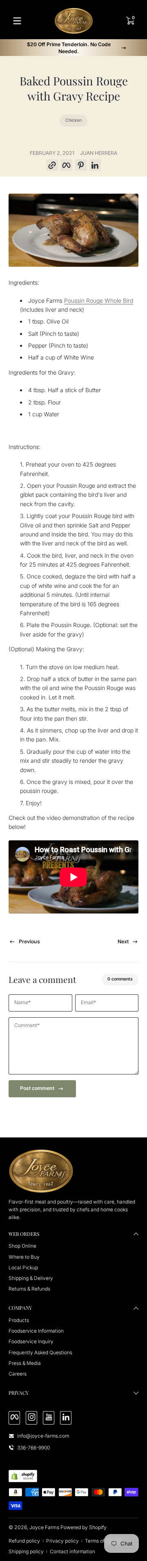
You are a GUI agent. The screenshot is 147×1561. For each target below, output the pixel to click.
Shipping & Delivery (31, 1278)
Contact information (72, 1551)
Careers (18, 1374)
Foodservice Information (36, 1331)
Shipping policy (26, 1551)
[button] (52, 165)
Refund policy (24, 1541)
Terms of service (103, 1541)
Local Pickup (23, 1267)
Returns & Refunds (29, 1289)
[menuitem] (73, 1246)
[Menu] (17, 20)
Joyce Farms (44, 1527)
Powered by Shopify (83, 1527)
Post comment (37, 1088)
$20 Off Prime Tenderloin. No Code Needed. (69, 47)
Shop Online (22, 1246)
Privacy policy (62, 1541)
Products (19, 1320)
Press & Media (25, 1363)
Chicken (73, 120)
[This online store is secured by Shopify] (23, 1476)
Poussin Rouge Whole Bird (98, 300)
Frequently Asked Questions (40, 1352)
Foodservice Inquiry (31, 1341)
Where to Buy (24, 1257)
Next (123, 941)
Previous (29, 941)
